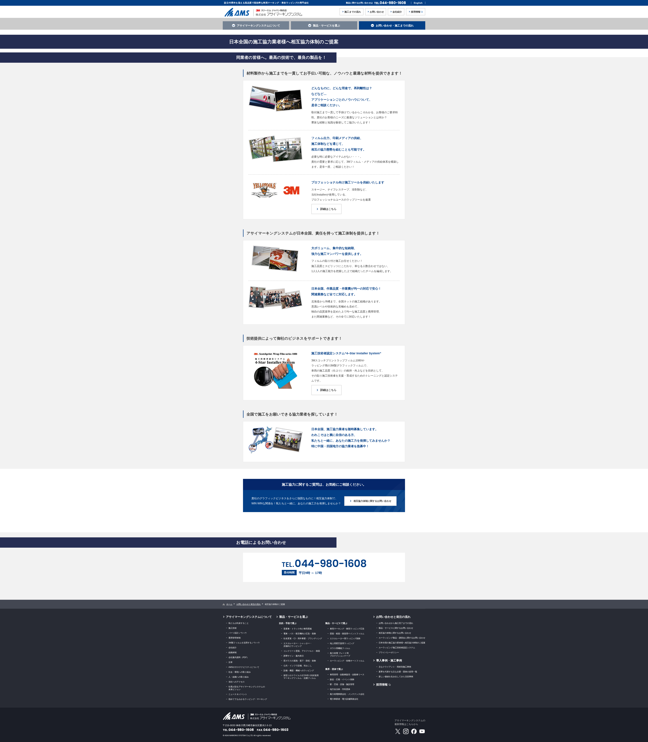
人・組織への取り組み (238, 677)
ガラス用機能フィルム (340, 648)
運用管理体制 (234, 638)
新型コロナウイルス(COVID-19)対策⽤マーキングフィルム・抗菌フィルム (301, 676)
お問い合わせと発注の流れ (248, 604)
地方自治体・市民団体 (340, 689)
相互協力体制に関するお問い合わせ (395, 633)
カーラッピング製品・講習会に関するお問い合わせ (402, 638)
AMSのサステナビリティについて (243, 667)
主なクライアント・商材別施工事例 (395, 667)
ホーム (229, 604)
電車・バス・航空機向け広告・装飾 (300, 633)
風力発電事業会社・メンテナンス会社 (347, 694)
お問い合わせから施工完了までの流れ (396, 623)
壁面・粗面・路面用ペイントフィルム (347, 633)
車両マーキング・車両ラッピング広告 (347, 629)
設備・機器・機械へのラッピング (299, 670)
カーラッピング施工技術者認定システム (397, 647)
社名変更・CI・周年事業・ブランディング (303, 638)
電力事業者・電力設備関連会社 (344, 699)
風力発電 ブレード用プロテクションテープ (340, 654)
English (418, 3)
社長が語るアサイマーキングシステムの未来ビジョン (246, 688)
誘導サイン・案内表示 (294, 656)
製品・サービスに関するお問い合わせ (396, 628)
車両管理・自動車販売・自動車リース (347, 674)
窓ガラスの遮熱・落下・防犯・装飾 (300, 661)
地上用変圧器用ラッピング (342, 643)
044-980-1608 (390, 2)
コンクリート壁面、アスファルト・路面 (302, 651)
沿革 (230, 662)
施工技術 (232, 628)
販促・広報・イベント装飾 (342, 679)
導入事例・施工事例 (389, 660)
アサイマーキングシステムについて (249, 616)
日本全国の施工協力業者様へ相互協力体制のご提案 (402, 643)
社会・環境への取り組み (239, 672)
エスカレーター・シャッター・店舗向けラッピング (298, 644)
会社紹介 (232, 647)
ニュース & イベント (237, 694)
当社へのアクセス (236, 682)
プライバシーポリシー (389, 652)
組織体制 (232, 652)
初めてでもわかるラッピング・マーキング (247, 699)
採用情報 (382, 684)
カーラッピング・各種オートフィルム (347, 661)
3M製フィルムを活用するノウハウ (244, 643)
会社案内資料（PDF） (238, 657)
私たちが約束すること (238, 623)
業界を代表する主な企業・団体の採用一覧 (398, 672)
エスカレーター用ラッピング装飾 (345, 638)
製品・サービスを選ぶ (293, 616)
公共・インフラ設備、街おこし (298, 665)
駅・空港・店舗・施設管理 (342, 684)
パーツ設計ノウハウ (237, 633)
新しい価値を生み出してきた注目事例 (396, 676)
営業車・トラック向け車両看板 (298, 629)
